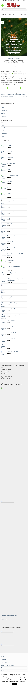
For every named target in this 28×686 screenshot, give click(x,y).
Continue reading (14, 53)
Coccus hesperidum (10, 94)
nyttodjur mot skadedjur (20, 94)
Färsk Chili (4, 662)
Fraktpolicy (4, 619)
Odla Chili (3, 107)
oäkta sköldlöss (4, 96)
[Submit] (25, 10)
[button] (2, 5)
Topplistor (3, 113)
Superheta (4, 133)
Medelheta (4, 128)
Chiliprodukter (5, 670)
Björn (21, 66)
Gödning (3, 659)
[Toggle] (26, 108)
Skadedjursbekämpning (7, 665)
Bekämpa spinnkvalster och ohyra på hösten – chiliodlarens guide (14, 40)
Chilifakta (3, 116)
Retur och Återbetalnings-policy (9, 615)
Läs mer (19, 684)
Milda (2, 125)
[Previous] (3, 37)
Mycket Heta (4, 130)
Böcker (3, 668)
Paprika (3, 136)
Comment (24, 96)
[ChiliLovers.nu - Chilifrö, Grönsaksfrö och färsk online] (14, 5)
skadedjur (11, 96)
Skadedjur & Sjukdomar (14, 58)
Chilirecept (4, 110)
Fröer (2, 656)
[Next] (24, 37)
